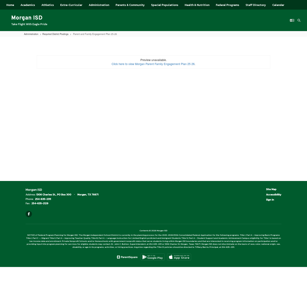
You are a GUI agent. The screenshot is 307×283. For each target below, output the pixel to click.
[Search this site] (299, 20)
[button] (292, 20)
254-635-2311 (43, 199)
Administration (31, 34)
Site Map (271, 189)
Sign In (270, 199)
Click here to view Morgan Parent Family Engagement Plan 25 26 (153, 64)
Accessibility (273, 194)
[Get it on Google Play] (153, 257)
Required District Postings (55, 34)
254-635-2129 (39, 203)
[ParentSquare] (127, 257)
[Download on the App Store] (179, 257)
